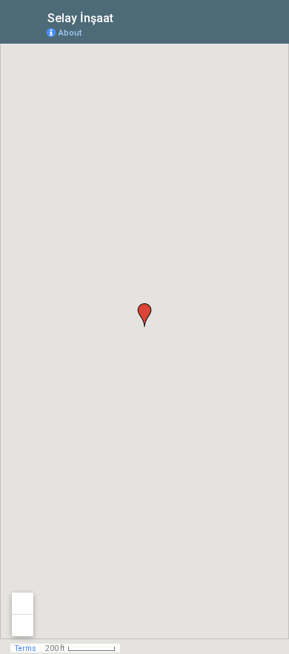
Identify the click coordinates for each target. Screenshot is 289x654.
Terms (25, 648)
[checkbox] (124, 16)
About (70, 33)
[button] (144, 315)
